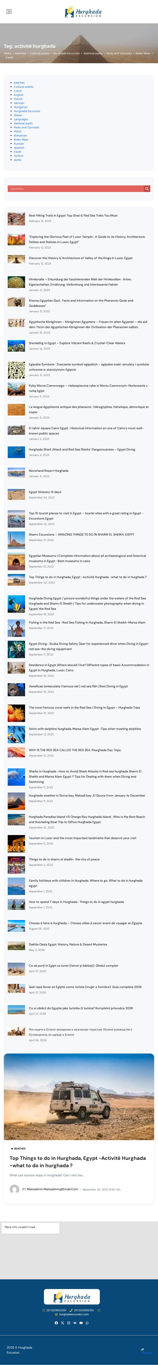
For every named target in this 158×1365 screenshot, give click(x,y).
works (17, 160)
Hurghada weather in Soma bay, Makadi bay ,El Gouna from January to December (87, 795)
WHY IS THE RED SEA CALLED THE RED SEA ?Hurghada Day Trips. (75, 750)
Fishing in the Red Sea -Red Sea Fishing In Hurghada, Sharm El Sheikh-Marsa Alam (87, 622)
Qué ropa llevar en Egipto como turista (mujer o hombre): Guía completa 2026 (85, 987)
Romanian (20, 135)
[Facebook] (56, 1323)
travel (9, 57)
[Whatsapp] (87, 1323)
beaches (20, 53)
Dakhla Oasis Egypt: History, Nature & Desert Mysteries (68, 944)
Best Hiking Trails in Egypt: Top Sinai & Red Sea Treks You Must (73, 215)
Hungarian (21, 107)
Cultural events (40, 53)
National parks (93, 53)
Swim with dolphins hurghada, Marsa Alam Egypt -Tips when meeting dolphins (85, 729)
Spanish (19, 147)
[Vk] (74, 1323)
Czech (18, 91)
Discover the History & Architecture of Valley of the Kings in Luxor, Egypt (81, 258)
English (19, 95)
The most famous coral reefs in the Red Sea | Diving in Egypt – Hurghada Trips (84, 708)
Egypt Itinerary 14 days (45, 492)
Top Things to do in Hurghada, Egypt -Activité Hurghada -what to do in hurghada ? (88, 577)
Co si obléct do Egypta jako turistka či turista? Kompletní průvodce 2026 (81, 1008)
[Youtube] (81, 1323)
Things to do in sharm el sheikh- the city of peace (64, 859)
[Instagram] (68, 1323)
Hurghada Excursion (66, 53)
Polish (18, 131)
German (19, 103)
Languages (21, 119)
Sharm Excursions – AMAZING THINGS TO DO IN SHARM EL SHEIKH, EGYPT (81, 534)
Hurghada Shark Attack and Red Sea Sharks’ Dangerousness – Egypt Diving (82, 449)
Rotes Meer (143, 53)
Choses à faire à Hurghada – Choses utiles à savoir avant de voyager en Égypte (85, 923)
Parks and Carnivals (119, 53)
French (18, 99)
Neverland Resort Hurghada (48, 471)
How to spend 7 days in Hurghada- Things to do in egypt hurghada (76, 902)
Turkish (18, 156)
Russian (19, 143)
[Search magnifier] (147, 188)
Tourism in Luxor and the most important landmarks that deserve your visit (82, 838)
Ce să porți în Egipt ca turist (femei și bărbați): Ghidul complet (73, 966)
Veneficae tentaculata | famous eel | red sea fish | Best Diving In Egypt (78, 686)
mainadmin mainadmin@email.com (50, 1189)
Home (7, 53)
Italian (18, 115)
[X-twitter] (62, 1323)
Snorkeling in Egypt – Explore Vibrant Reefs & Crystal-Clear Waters (77, 343)
